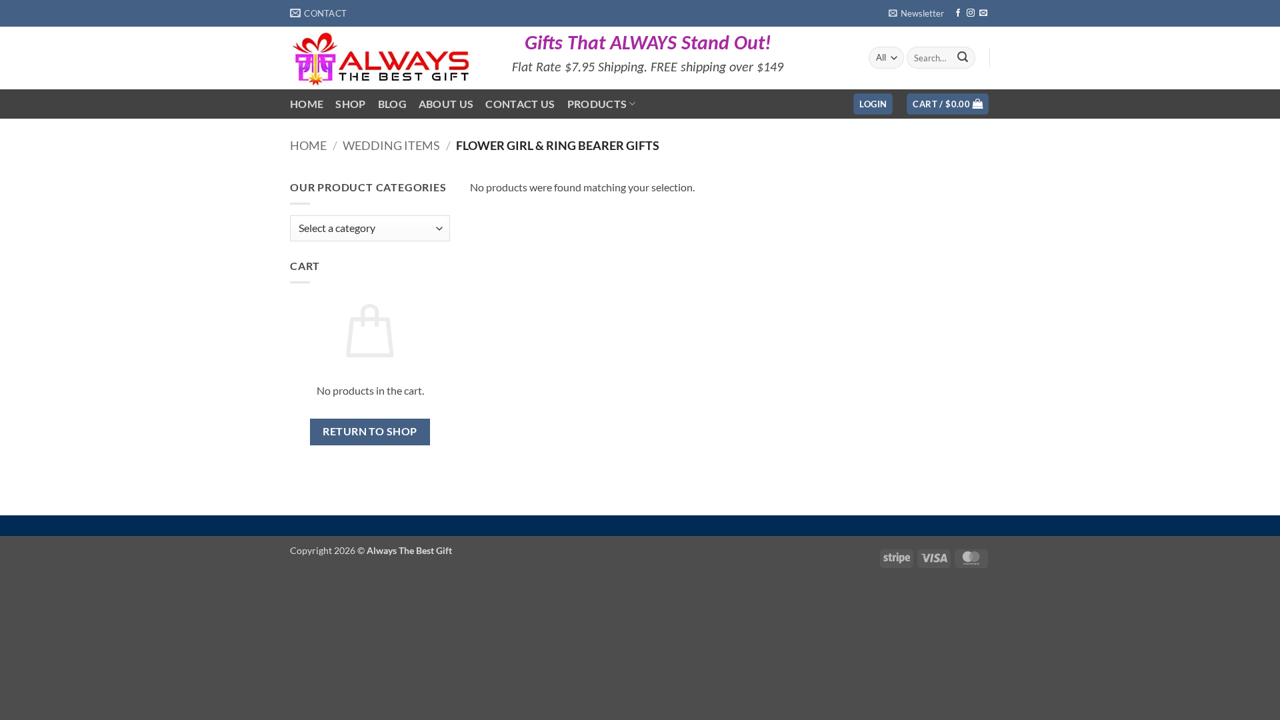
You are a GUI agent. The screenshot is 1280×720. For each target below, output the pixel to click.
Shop (350, 103)
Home (306, 103)
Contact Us (520, 103)
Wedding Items (391, 145)
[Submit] (962, 58)
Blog (392, 103)
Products (597, 103)
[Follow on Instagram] (971, 13)
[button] (916, 13)
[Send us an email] (983, 13)
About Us (446, 103)
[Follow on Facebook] (958, 13)
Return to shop (370, 431)
